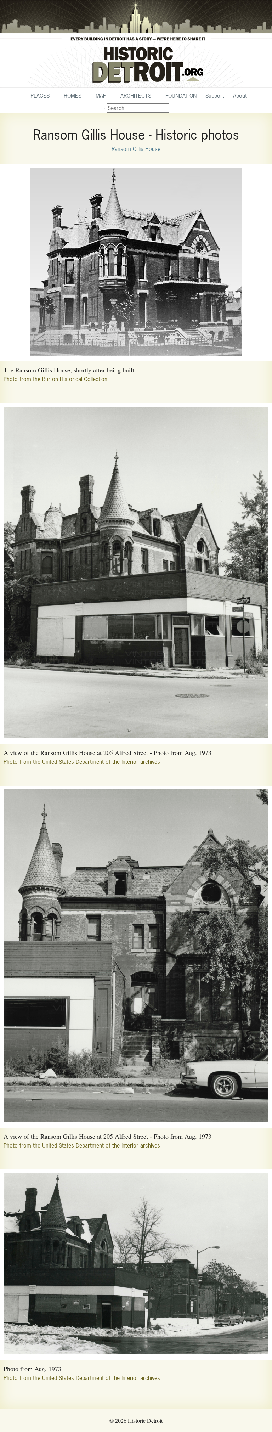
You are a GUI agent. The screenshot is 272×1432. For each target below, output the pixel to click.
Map (101, 96)
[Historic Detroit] (136, 44)
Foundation (181, 96)
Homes (72, 96)
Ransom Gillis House (136, 149)
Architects (135, 96)
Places (40, 96)
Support (214, 96)
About (240, 96)
